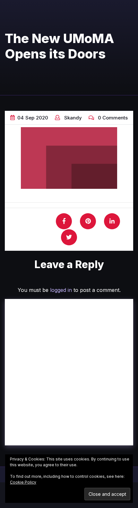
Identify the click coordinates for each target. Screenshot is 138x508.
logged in (61, 290)
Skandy (73, 118)
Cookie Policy (23, 482)
